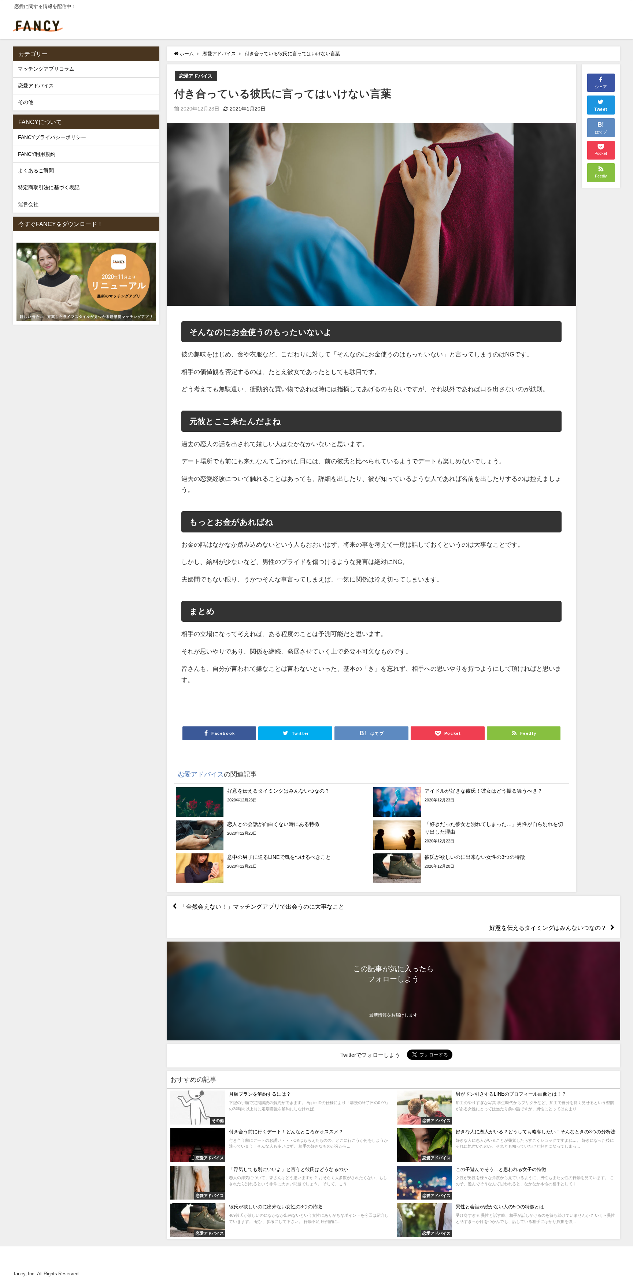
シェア (601, 87)
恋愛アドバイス (195, 76)
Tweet (600, 109)
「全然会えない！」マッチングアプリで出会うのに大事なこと (262, 906)
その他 (25, 102)
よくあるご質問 (36, 170)
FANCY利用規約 (36, 154)
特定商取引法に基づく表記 (48, 187)
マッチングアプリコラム (46, 68)
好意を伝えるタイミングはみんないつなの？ (548, 928)
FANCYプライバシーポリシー (52, 137)
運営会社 (28, 204)
